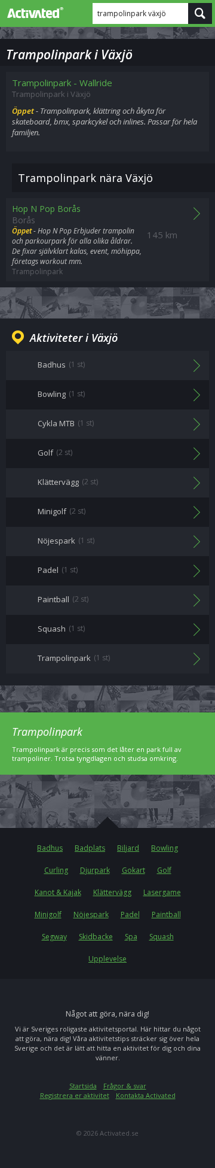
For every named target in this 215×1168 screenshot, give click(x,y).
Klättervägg (112, 892)
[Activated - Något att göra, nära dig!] (33, 12)
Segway (54, 937)
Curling (56, 870)
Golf (164, 870)
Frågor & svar (124, 1085)
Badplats (90, 848)
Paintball (166, 914)
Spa (131, 937)
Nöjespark (91, 914)
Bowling (164, 848)
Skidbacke (96, 937)
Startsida (83, 1085)
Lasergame (162, 892)
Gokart (133, 870)
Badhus (50, 848)
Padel (130, 914)
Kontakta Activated (146, 1095)
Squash (161, 937)
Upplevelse (107, 959)
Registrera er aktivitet (74, 1095)
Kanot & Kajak (58, 892)
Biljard (128, 848)
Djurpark (95, 870)
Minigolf (48, 914)
